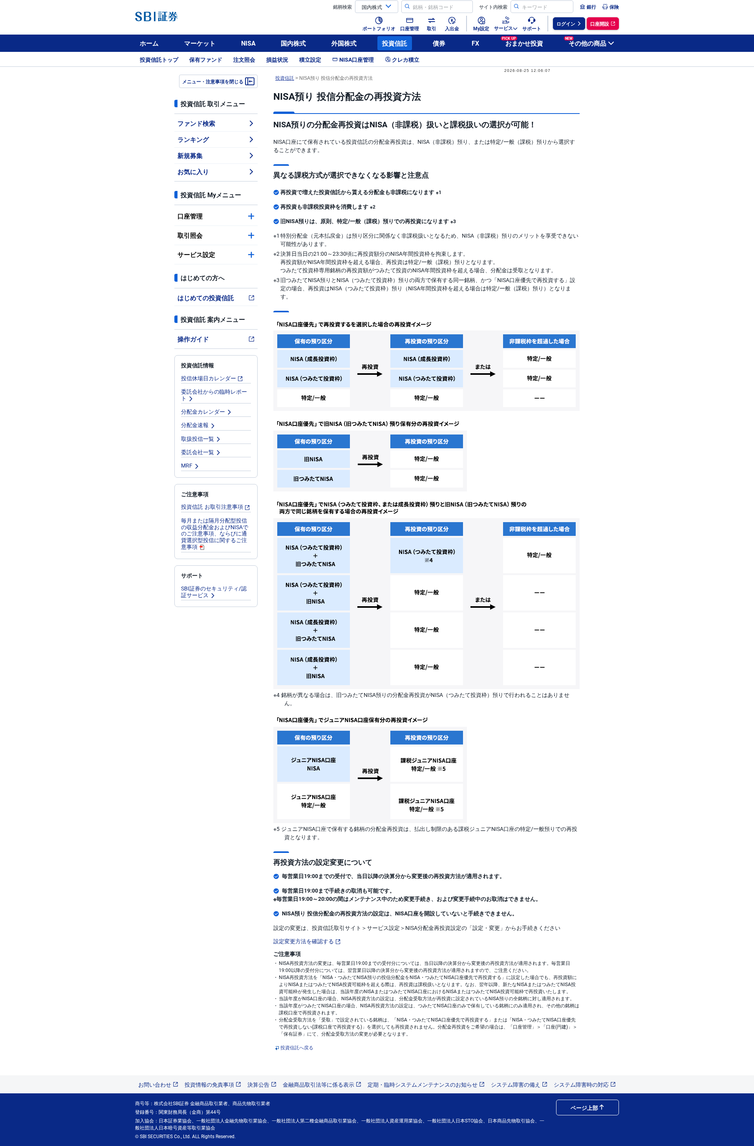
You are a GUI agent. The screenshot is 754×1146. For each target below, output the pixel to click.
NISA (248, 43)
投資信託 (394, 43)
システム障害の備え (515, 1084)
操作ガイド (193, 338)
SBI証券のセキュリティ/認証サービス (214, 591)
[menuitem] (588, 6)
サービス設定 (196, 254)
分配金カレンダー (203, 411)
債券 (439, 43)
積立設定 (310, 59)
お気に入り (193, 171)
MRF (186, 465)
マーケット (200, 43)
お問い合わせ (154, 1084)
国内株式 (293, 43)
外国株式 (344, 43)
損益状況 (277, 59)
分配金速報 (195, 425)
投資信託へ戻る (296, 1047)
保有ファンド (205, 59)
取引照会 (190, 235)
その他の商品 (585, 42)
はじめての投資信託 (206, 297)
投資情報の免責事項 (209, 1084)
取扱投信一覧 (197, 438)
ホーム (149, 43)
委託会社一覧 (197, 452)
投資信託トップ (159, 59)
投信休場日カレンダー (208, 378)
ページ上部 (584, 1107)
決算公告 (258, 1084)
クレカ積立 (405, 59)
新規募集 (190, 155)
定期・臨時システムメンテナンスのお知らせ (423, 1084)
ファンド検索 (196, 123)
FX (475, 43)
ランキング (193, 139)
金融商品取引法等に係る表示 (318, 1084)
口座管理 (190, 215)
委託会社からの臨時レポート (214, 394)
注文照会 (244, 59)
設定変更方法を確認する (303, 941)
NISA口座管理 (356, 59)
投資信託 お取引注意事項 (212, 506)
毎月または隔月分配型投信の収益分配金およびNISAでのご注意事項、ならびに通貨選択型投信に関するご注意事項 (214, 533)
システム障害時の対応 (581, 1084)
